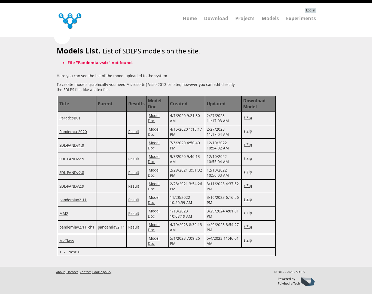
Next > (74, 251)
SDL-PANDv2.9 (71, 186)
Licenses (72, 272)
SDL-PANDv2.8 (71, 172)
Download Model (254, 104)
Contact (85, 272)
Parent (105, 104)
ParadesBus (69, 118)
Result (133, 131)
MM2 (63, 213)
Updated (216, 104)
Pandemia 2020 (73, 131)
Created (178, 104)
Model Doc (154, 104)
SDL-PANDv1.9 (71, 145)
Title (64, 104)
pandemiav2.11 (73, 199)
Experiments (301, 18)
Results (136, 104)
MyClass (66, 240)
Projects (245, 18)
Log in (310, 10)
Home (190, 18)
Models (270, 18)
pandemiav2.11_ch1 (76, 227)
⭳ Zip (248, 117)
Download (216, 18)
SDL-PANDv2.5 (71, 158)
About (60, 272)
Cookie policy (101, 272)
